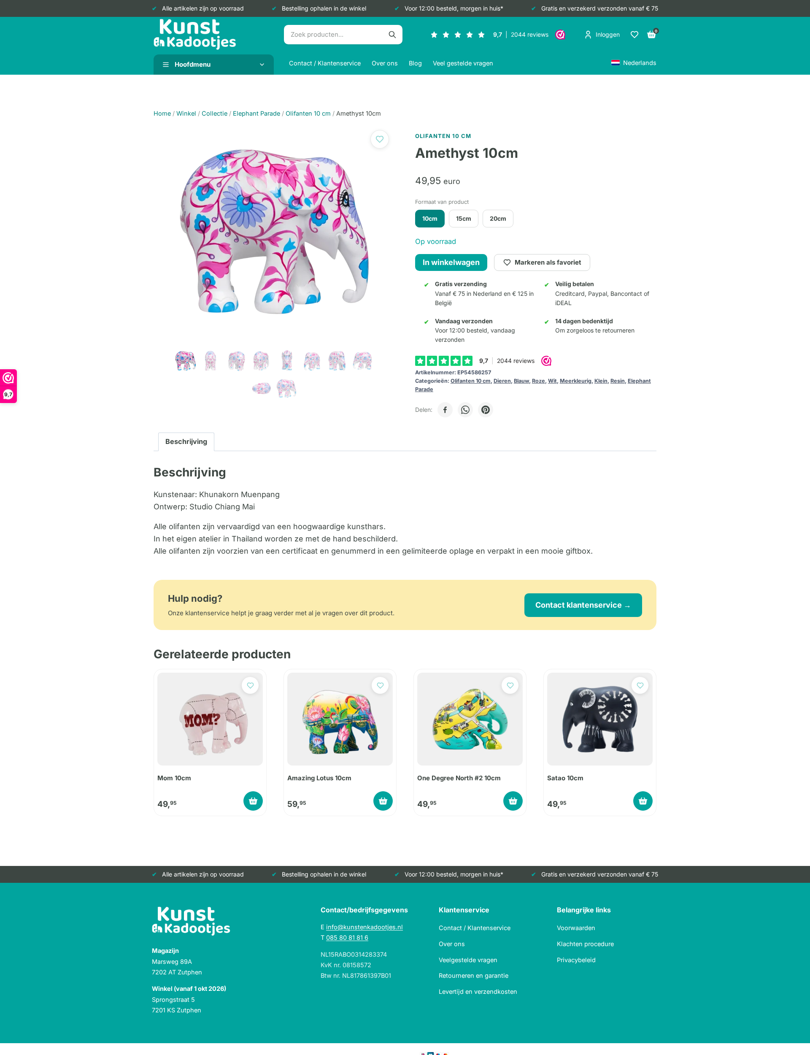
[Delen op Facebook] (445, 409)
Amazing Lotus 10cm (319, 778)
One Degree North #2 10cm (459, 778)
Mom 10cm (174, 778)
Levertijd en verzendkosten (478, 991)
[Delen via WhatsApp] (465, 409)
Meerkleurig (575, 381)
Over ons (385, 63)
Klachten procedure (585, 943)
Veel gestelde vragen (463, 63)
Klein (601, 381)
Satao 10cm (565, 778)
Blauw (521, 381)
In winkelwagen (451, 262)
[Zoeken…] (392, 35)
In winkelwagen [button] (253, 801)
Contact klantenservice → (583, 605)
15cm (463, 218)
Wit (552, 381)
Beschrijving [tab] (186, 441)
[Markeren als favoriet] (379, 139)
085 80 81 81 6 (347, 937)
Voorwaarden (576, 927)
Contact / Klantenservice (325, 63)
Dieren (502, 381)
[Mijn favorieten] (634, 34)
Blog (415, 63)
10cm (429, 218)
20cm (498, 218)
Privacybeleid (576, 959)
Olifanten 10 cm (471, 381)
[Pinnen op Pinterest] (485, 409)
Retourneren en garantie (473, 975)
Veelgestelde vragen (468, 959)
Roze (538, 381)
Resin (617, 381)
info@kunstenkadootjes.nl (364, 927)
